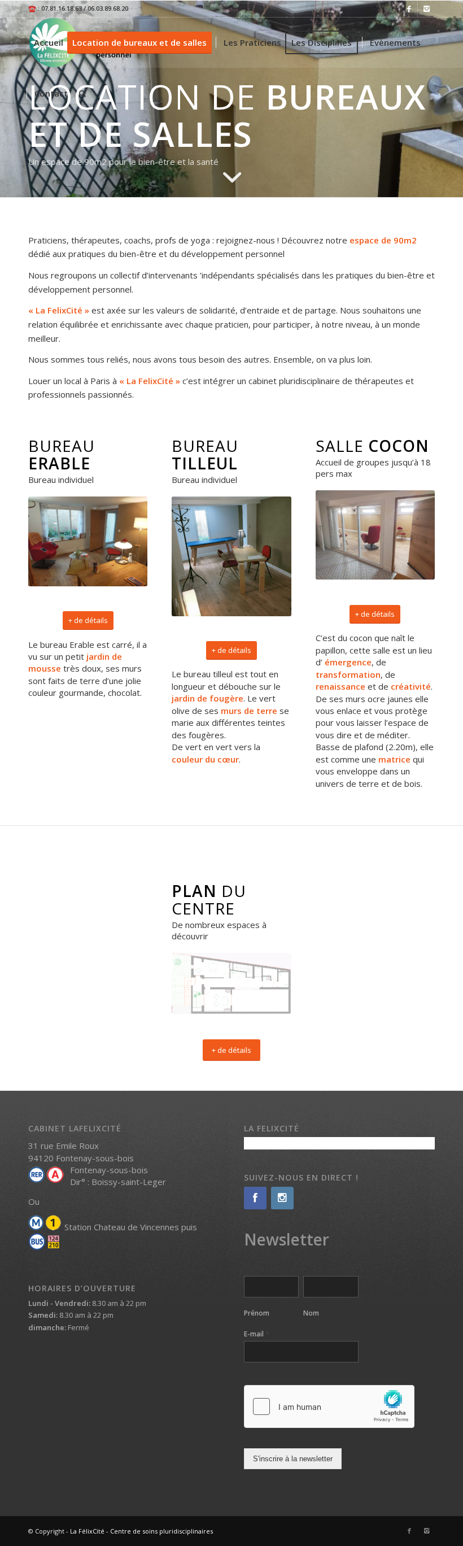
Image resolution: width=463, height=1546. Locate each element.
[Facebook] (409, 8)
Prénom (256, 1313)
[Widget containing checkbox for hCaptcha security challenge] (329, 1406)
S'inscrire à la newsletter (293, 1458)
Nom (311, 1313)
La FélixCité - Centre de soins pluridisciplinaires (141, 1531)
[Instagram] (426, 8)
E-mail (256, 1334)
